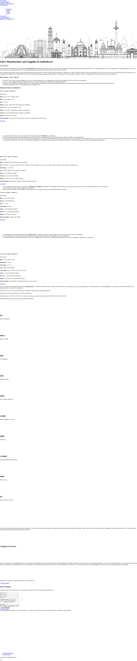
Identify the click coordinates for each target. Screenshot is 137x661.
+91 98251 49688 (4, 2)
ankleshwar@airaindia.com (7, 3)
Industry (2, 601)
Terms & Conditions (8, 653)
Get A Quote (3, 0)
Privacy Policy (6, 654)
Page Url (2, 605)
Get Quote (2, 121)
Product (8, 10)
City (1, 597)
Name (2, 592)
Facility (8, 12)
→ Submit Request (5, 607)
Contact (8, 13)
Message (2, 604)
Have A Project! (4, 65)
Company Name (4, 599)
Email (2, 594)
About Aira (9, 9)
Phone (2, 596)
